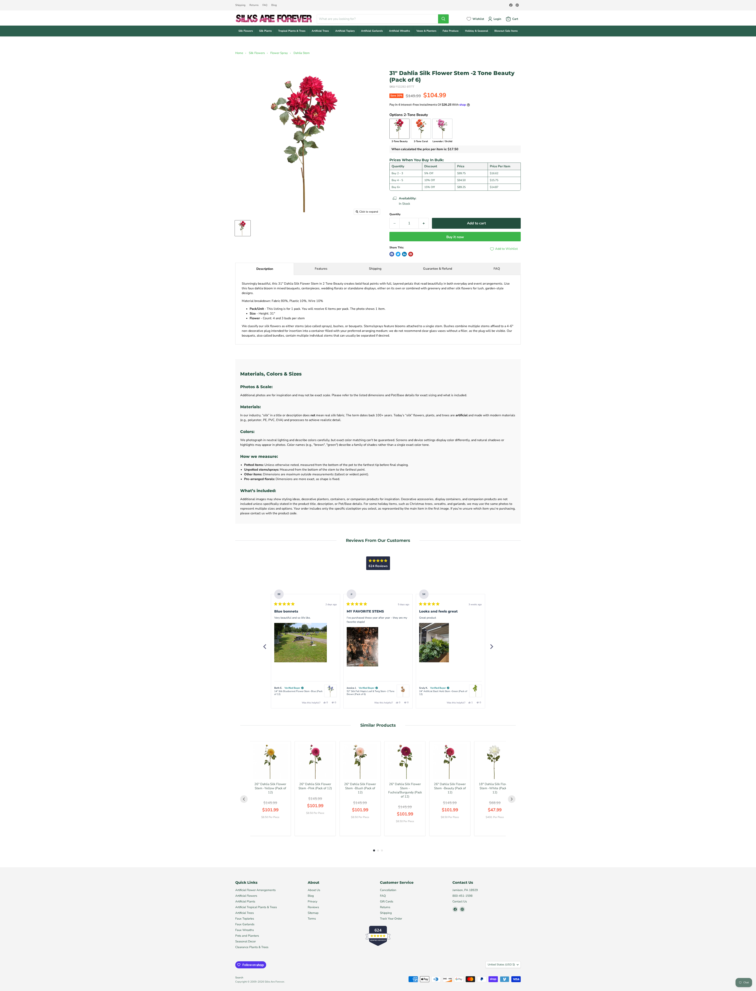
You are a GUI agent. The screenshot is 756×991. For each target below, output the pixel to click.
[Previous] (264, 646)
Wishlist (478, 19)
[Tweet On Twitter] (398, 254)
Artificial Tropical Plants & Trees (256, 907)
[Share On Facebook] (391, 254)
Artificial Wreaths (399, 31)
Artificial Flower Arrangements (255, 890)
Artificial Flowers (246, 896)
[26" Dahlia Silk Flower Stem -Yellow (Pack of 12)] (270, 761)
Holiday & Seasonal (476, 31)
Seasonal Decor (245, 941)
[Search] (443, 18)
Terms (312, 919)
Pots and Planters (247, 936)
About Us (314, 890)
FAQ (264, 5)
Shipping (240, 5)
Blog (274, 5)
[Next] (491, 646)
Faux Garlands (244, 924)
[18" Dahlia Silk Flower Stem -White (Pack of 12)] (494, 761)
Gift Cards (386, 901)
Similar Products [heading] (378, 725)
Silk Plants (265, 31)
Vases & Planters (426, 31)
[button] (300, 642)
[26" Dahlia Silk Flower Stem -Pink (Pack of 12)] (315, 761)
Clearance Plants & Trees (251, 947)
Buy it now (455, 237)
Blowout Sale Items (506, 31)
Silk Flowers (245, 31)
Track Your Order (391, 919)
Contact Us (459, 901)
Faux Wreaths (244, 930)
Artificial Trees (320, 31)
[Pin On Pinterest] (410, 254)
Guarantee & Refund (437, 268)
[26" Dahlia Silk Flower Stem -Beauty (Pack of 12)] (450, 761)
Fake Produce (451, 31)
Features (321, 268)
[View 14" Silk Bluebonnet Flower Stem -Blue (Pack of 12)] (330, 691)
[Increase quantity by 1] (424, 223)
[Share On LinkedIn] (404, 254)
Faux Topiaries (244, 919)
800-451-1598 (462, 896)
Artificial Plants (245, 901)
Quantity (394, 214)
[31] (242, 228)
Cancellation (388, 890)
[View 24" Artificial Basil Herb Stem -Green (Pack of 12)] (475, 691)
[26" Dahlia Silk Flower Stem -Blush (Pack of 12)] (360, 761)
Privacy (312, 901)
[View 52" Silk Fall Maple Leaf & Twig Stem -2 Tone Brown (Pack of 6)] (403, 691)
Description (264, 269)
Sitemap (313, 913)
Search (239, 977)
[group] (270, 788)
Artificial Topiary (345, 31)
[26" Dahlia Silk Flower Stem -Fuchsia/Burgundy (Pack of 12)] (405, 761)
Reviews (313, 907)
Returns (253, 5)
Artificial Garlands (372, 31)
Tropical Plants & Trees (291, 31)
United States (501, 964)
